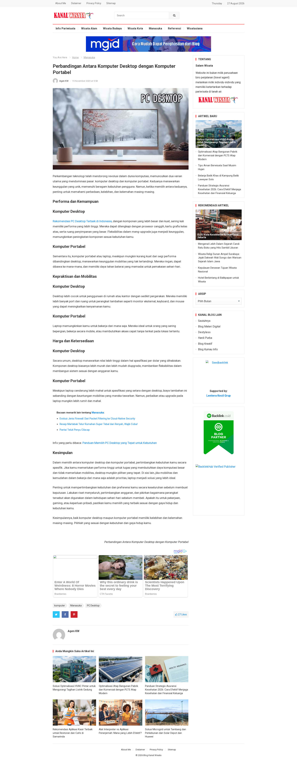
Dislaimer (76, 3)
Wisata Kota (135, 28)
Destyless (204, 332)
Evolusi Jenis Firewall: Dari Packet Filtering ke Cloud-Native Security (97, 418)
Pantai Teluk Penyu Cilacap (75, 429)
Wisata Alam (89, 28)
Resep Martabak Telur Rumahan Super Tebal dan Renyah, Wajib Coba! (99, 424)
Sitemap (111, 3)
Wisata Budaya (112, 28)
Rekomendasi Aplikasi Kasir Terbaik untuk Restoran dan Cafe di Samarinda (72, 733)
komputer (59, 605)
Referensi (174, 28)
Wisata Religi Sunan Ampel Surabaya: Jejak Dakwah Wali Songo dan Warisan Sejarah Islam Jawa (219, 257)
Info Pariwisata (65, 28)
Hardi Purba (205, 337)
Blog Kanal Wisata (152, 755)
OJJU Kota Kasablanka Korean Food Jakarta (217, 236)
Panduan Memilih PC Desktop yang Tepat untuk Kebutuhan (119, 443)
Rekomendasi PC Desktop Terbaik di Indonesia (82, 221)
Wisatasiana (194, 28)
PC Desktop (93, 605)
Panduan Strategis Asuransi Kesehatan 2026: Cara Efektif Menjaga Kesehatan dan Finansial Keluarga (166, 689)
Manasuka (155, 28)
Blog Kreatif (205, 343)
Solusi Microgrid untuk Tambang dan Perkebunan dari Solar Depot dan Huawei (165, 733)
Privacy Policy (93, 3)
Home (75, 57)
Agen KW (64, 81)
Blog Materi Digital (209, 326)
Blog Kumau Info (208, 349)
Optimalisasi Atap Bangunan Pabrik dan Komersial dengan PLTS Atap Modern (118, 689)
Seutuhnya (204, 320)
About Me (60, 3)
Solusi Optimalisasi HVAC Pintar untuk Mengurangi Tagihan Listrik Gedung (216, 142)
